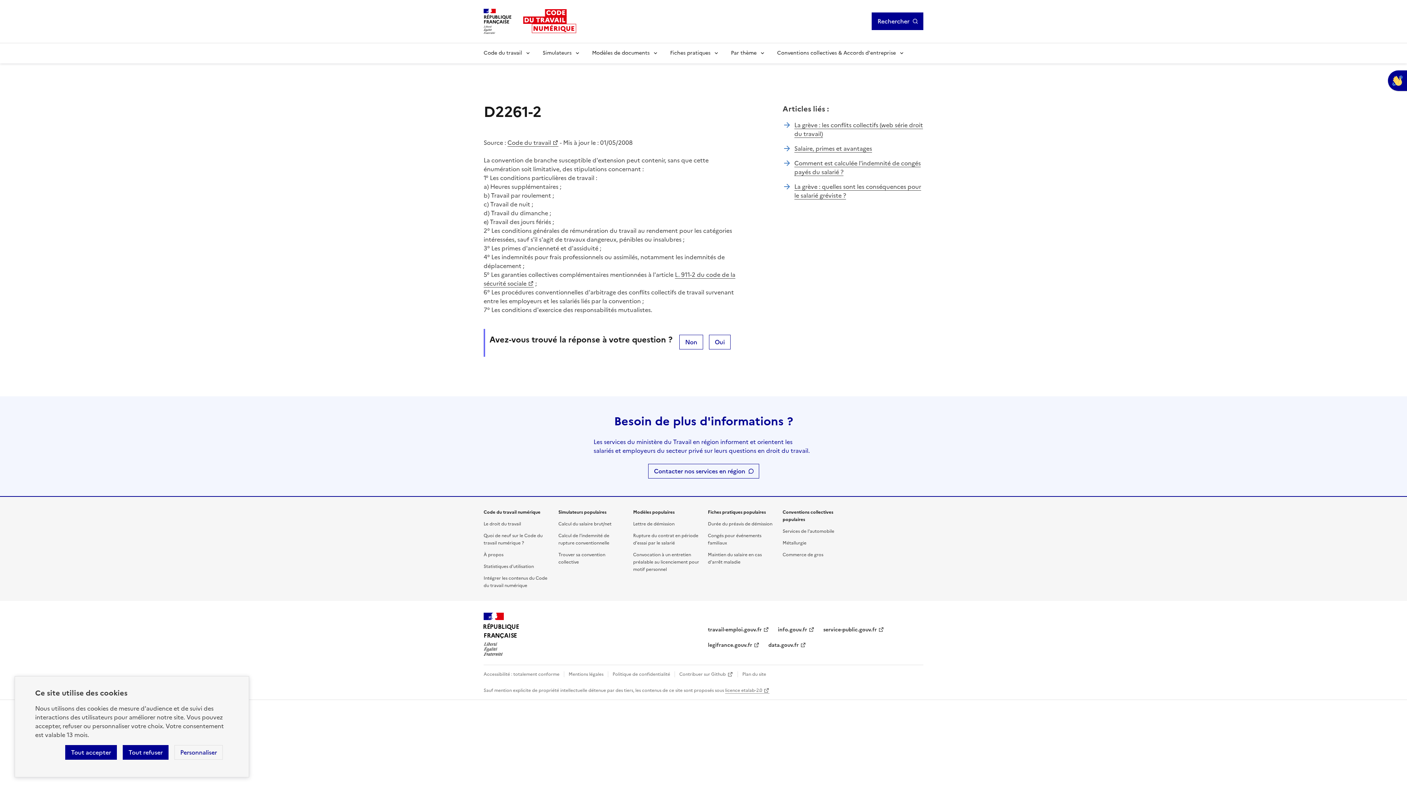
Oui (720, 342)
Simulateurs (557, 53)
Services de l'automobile (808, 531)
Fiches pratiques (690, 53)
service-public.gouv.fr (850, 630)
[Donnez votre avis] (1397, 80)
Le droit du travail (502, 524)
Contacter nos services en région (699, 471)
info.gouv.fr (792, 630)
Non (691, 342)
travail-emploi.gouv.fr (735, 630)
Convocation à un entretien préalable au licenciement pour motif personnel (666, 562)
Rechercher (893, 21)
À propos (493, 554)
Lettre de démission (654, 524)
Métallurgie (794, 543)
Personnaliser (198, 752)
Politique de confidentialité (641, 674)
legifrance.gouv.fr (730, 645)
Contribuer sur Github (702, 674)
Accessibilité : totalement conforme (522, 674)
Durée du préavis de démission (740, 524)
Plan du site (754, 674)
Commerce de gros (803, 554)
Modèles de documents (621, 53)
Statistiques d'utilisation (509, 566)
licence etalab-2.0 (743, 690)
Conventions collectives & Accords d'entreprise (836, 53)
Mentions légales (586, 674)
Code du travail (503, 53)
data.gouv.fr (783, 645)
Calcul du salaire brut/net (585, 524)
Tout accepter (91, 752)
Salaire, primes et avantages (833, 148)
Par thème (744, 53)
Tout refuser (146, 752)
